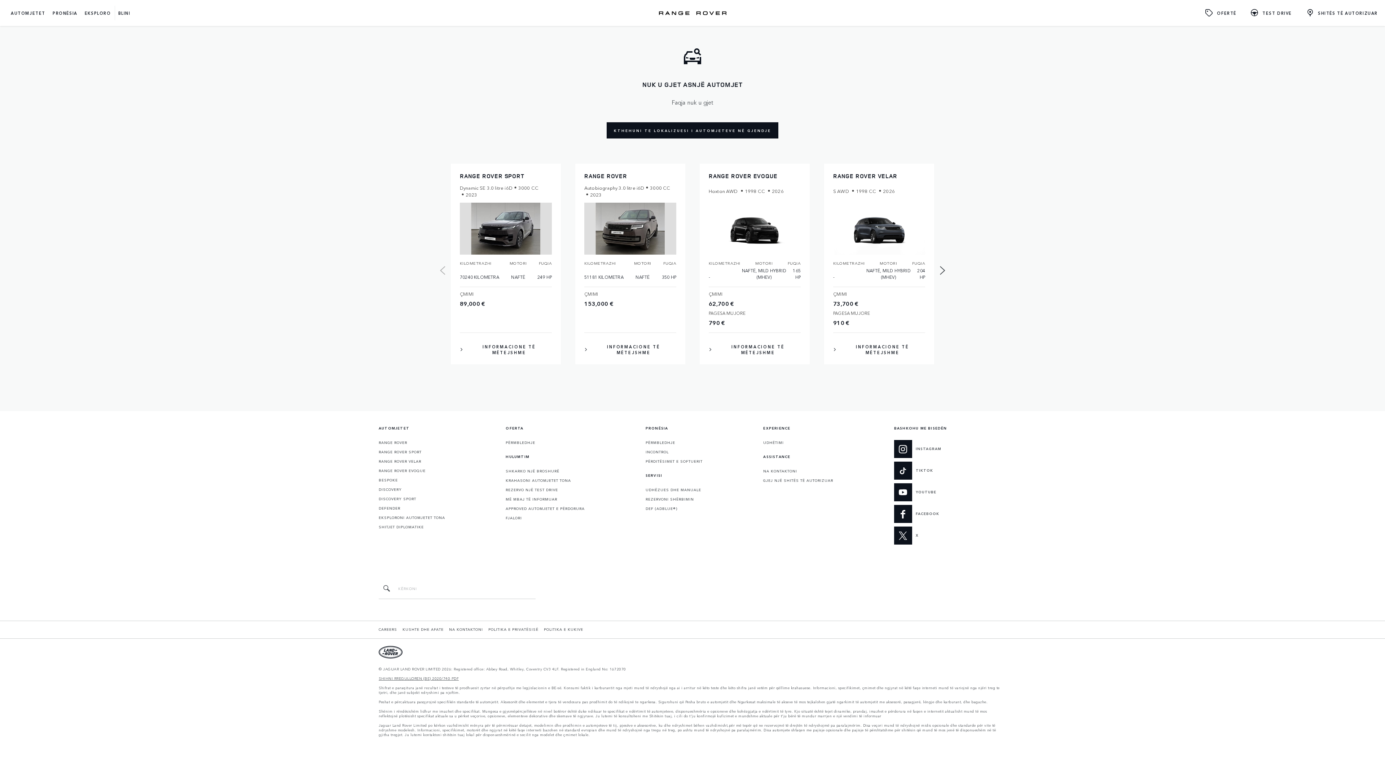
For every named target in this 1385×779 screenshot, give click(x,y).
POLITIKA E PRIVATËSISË (513, 629)
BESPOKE (388, 480)
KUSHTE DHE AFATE (423, 629)
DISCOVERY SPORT (397, 498)
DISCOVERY (390, 489)
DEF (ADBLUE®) (661, 508)
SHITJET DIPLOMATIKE (401, 526)
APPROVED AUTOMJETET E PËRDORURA (545, 508)
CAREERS (388, 629)
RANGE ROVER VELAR (400, 461)
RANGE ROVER (393, 442)
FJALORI (514, 517)
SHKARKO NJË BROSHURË (532, 471)
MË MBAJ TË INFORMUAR (531, 499)
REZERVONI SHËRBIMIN (670, 499)
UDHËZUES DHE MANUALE (673, 489)
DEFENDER (389, 508)
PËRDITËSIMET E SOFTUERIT (674, 461)
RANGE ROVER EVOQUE (402, 470)
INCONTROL (657, 451)
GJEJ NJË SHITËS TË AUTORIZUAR (798, 480)
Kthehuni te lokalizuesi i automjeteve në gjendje (692, 130)
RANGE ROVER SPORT (400, 451)
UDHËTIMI (773, 442)
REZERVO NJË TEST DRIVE (532, 489)
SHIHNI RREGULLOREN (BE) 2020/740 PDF (419, 678)
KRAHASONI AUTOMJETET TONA (538, 480)
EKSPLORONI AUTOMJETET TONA (412, 517)
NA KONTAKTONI (780, 471)
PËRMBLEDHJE (520, 442)
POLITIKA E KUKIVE (563, 629)
